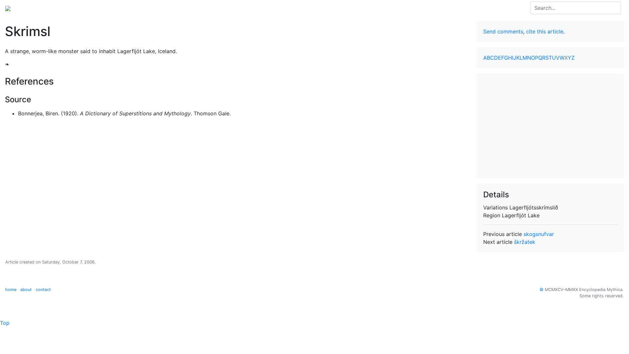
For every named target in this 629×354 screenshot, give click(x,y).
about (26, 289)
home (10, 289)
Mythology (31, 8)
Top (5, 323)
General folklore (95, 8)
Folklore (60, 8)
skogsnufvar (539, 234)
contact (43, 289)
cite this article (544, 31)
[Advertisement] (550, 126)
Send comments (503, 31)
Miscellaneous (137, 8)
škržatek (524, 242)
